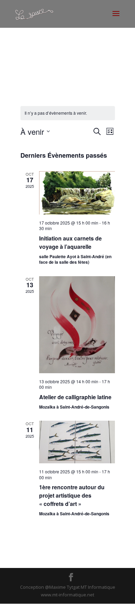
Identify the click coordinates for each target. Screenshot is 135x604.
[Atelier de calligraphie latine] (77, 324)
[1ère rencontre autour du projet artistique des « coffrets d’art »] (77, 442)
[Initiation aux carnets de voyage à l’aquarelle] (77, 193)
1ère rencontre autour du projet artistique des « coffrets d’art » (72, 495)
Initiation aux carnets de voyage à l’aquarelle (70, 242)
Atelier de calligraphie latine (75, 397)
